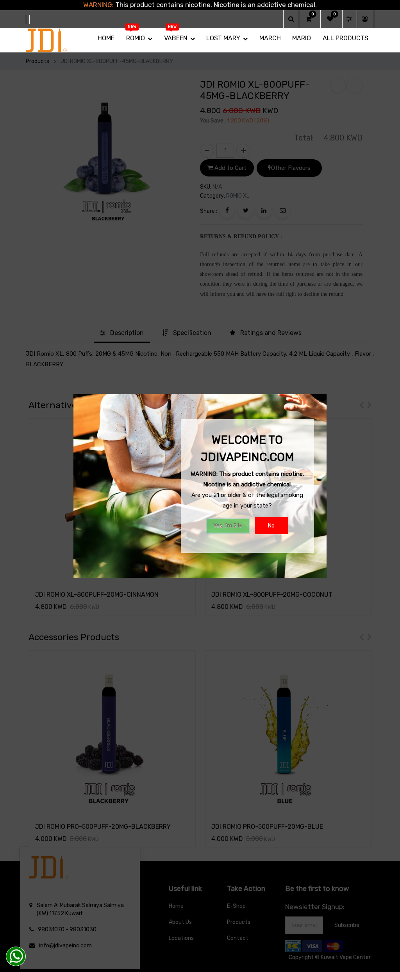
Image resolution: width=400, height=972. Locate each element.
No (271, 525)
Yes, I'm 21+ (228, 525)
